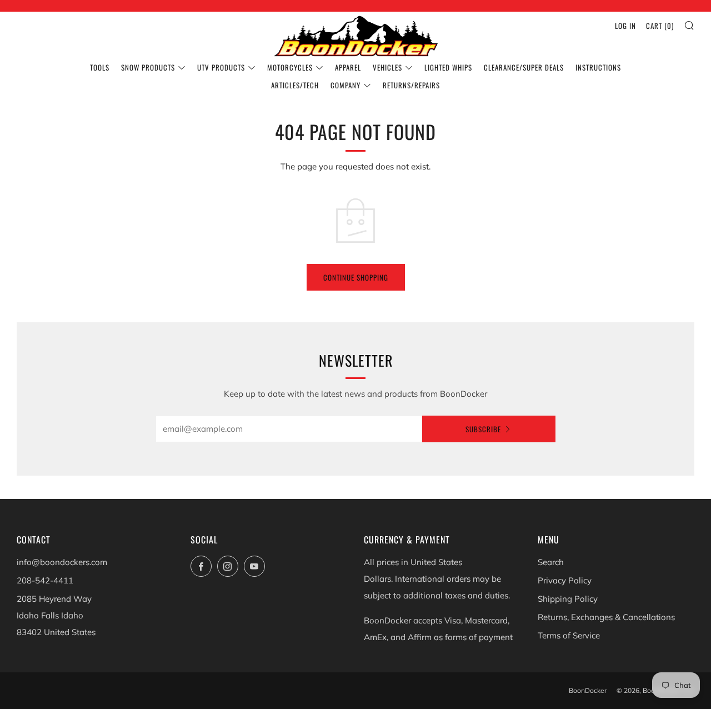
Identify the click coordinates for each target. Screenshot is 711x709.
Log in (625, 25)
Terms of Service (569, 635)
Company (345, 85)
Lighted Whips (448, 67)
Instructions (598, 67)
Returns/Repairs (411, 85)
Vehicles (387, 67)
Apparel (348, 67)
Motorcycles (290, 67)
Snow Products (148, 67)
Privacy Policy (565, 580)
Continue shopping (355, 277)
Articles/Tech (295, 85)
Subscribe (483, 429)
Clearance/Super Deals (524, 67)
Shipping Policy (568, 598)
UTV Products (221, 67)
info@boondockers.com (62, 562)
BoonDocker (588, 690)
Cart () (660, 25)
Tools (99, 67)
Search (551, 562)
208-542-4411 (45, 580)
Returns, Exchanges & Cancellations (606, 617)
